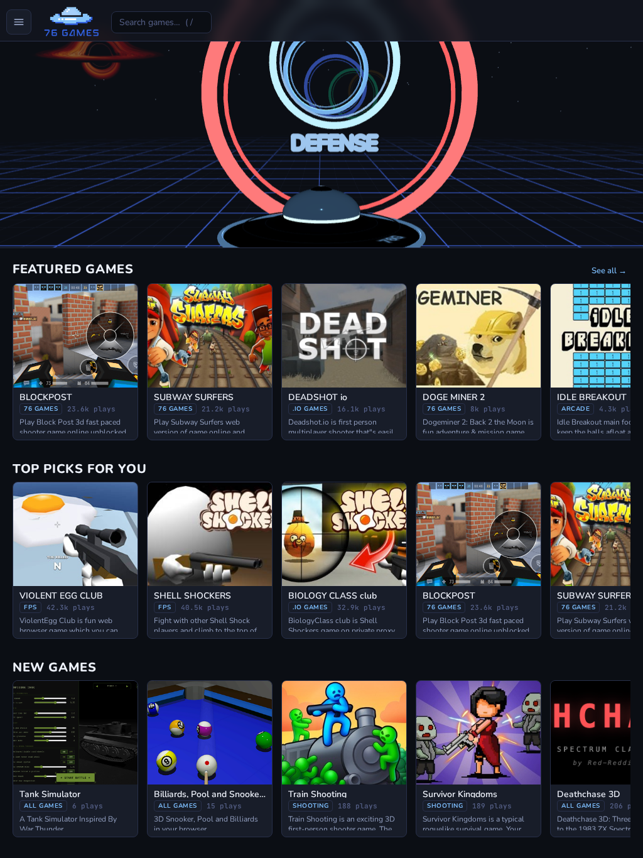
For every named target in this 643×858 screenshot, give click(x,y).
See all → (609, 270)
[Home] (71, 22)
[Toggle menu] (18, 22)
